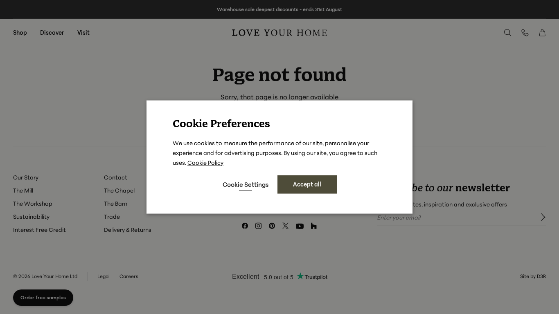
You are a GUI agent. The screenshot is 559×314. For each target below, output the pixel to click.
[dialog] (279, 157)
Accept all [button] (307, 184)
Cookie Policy (205, 162)
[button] (245, 184)
